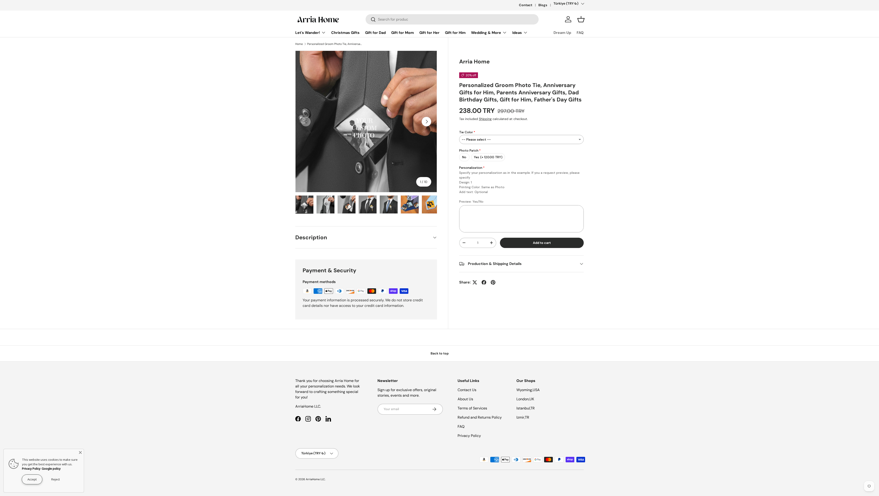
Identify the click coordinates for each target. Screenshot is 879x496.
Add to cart (542, 243)
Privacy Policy (469, 435)
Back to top (440, 353)
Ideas (517, 32)
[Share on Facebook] (483, 282)
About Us (465, 399)
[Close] (80, 452)
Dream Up (562, 32)
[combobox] (452, 19)
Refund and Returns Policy (480, 417)
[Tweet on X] (474, 282)
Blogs (542, 5)
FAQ (580, 32)
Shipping (485, 119)
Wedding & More (486, 32)
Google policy (51, 468)
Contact (525, 5)
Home (299, 44)
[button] (581, 19)
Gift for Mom (402, 32)
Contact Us (467, 389)
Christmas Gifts (345, 32)
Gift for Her (429, 32)
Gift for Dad (375, 32)
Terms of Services (472, 408)
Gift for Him (455, 32)
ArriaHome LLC (315, 479)
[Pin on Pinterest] (493, 282)
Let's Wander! (307, 32)
